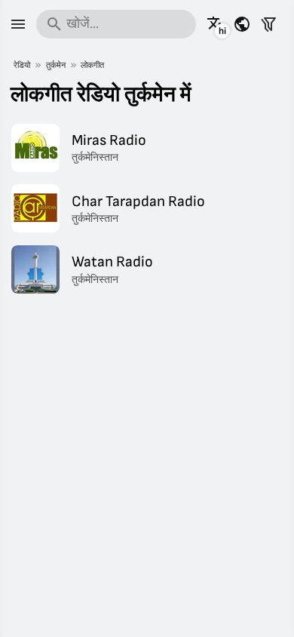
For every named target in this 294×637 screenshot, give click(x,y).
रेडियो (22, 65)
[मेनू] (18, 24)
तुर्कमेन (56, 65)
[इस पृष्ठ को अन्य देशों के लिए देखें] (242, 24)
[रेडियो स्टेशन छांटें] (268, 24)
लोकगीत (92, 65)
